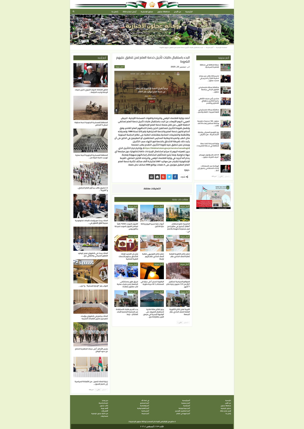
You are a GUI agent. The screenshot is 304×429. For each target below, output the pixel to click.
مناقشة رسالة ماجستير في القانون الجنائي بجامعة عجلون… (208, 89)
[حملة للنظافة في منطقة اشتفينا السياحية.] (226, 67)
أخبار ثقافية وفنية (143, 408)
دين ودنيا (105, 400)
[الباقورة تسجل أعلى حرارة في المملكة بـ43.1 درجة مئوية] (152, 271)
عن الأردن (177, 11)
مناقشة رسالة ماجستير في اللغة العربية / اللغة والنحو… (208, 111)
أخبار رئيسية (186, 400)
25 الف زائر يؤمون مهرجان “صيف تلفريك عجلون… (209, 156)
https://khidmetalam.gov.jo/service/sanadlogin (166, 148)
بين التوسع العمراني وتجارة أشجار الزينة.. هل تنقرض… (208, 133)
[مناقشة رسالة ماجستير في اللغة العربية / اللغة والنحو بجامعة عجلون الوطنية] (226, 112)
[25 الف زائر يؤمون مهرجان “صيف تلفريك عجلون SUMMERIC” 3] (226, 157)
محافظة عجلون (163, 11)
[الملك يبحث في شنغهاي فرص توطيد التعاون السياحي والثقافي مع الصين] (90, 239)
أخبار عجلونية (185, 403)
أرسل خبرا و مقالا (129, 11)
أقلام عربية (104, 408)
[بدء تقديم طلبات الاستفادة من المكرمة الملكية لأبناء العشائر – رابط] (126, 298)
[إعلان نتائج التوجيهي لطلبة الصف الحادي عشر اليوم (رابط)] (152, 243)
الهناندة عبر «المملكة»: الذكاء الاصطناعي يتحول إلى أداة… (208, 168)
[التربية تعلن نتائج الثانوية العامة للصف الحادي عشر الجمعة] (178, 298)
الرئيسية (188, 11)
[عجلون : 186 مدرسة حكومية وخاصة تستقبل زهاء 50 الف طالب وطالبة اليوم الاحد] (226, 124)
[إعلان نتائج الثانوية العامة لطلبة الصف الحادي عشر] (178, 243)
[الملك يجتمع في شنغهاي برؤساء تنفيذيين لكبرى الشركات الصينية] (90, 302)
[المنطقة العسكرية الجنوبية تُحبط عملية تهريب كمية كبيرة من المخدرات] (90, 141)
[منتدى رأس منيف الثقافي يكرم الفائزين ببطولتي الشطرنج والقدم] (226, 101)
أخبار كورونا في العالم (183, 413)
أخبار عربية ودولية (184, 408)
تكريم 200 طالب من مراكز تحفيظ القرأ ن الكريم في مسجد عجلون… (209, 78)
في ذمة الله (145, 400)
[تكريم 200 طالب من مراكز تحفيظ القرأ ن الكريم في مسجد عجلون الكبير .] (226, 79)
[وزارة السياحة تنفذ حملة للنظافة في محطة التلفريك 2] (226, 146)
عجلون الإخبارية (147, 11)
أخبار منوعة (120, 67)
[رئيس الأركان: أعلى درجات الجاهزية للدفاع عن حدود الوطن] (90, 334)
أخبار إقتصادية (144, 406)
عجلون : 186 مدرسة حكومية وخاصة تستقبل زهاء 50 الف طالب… (208, 123)
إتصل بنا (115, 11)
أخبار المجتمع (144, 403)
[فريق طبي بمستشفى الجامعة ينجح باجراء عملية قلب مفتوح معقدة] (126, 271)
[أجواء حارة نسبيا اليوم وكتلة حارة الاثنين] (152, 213)
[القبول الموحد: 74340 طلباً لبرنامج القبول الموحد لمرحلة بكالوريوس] (126, 213)
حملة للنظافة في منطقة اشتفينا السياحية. (209, 66)
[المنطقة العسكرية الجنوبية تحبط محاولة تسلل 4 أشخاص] (90, 108)
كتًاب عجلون (104, 406)
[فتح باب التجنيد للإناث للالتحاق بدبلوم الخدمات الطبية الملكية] (126, 243)
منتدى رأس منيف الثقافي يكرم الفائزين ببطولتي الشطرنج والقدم (209, 101)
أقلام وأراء (104, 411)
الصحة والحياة (103, 403)
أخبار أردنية (186, 406)
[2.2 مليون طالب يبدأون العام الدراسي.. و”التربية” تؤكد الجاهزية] (90, 173)
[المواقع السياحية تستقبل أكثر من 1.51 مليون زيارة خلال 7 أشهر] (178, 271)
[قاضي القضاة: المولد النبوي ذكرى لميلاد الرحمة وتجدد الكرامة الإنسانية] (90, 75)
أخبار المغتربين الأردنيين (182, 411)
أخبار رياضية (145, 411)
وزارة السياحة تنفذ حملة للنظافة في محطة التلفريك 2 (208, 144)
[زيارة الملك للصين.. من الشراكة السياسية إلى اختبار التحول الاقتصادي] (90, 367)
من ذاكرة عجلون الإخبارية (99, 413)
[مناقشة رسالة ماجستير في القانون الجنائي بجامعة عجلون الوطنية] (226, 90)
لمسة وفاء (104, 416)
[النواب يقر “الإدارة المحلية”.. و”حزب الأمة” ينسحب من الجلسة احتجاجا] (90, 271)
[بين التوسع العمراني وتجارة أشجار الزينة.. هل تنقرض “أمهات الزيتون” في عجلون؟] (226, 135)
